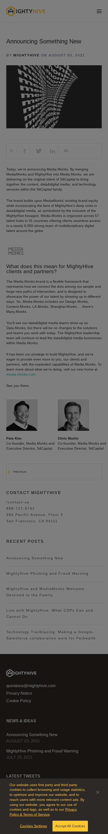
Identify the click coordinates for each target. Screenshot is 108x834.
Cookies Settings (33, 826)
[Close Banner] (97, 792)
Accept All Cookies (70, 826)
